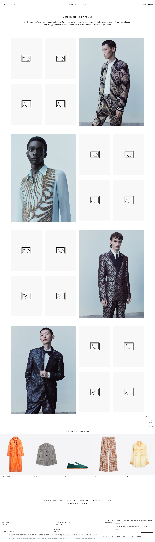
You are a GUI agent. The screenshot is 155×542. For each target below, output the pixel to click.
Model (151, 422)
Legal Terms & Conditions (62, 522)
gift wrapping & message (89, 501)
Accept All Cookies (135, 536)
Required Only (121, 536)
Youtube (56, 531)
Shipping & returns (60, 521)
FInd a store (6, 522)
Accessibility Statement (61, 526)
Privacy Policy (58, 524)
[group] (15, 456)
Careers (4, 524)
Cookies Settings (108, 536)
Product (150, 424)
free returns (77, 503)
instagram (57, 529)
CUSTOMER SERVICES (8, 531)
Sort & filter (149, 416)
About (4, 521)
